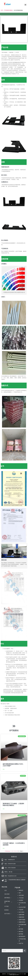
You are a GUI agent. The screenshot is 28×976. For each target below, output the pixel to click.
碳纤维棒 (21, 929)
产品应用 (21, 909)
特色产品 (21, 943)
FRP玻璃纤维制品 (8, 10)
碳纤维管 (21, 931)
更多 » (4, 769)
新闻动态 (21, 890)
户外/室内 (21, 897)
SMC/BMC (7, 894)
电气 (20, 893)
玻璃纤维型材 (22, 922)
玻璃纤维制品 (7, 902)
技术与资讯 (7, 913)
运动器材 (21, 900)
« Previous (7, 851)
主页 (2, 10)
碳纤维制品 (7, 897)
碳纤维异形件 (22, 936)
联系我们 (6, 910)
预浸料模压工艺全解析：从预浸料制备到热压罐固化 (13, 804)
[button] (25, 5)
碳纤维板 (21, 934)
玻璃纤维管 (21, 917)
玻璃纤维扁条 (22, 919)
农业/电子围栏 (22, 907)
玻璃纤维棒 (21, 914)
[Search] (24, 950)
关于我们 (6, 906)
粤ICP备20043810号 (14, 974)
